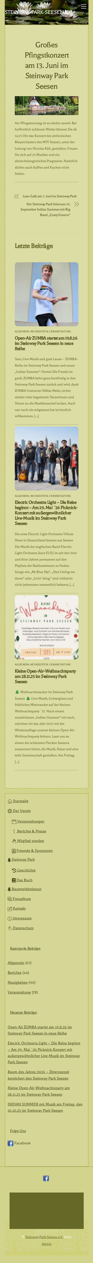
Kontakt (19, 908)
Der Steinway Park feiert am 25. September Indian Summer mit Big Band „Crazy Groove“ (45, 209)
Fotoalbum (21, 899)
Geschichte (26, 870)
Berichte (14, 973)
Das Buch (24, 880)
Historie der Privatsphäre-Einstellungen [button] (44, 1217)
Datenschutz (23, 928)
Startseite (20, 801)
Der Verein (21, 811)
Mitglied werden (30, 841)
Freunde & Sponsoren (34, 850)
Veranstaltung (60, 331)
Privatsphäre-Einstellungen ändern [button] (44, 1211)
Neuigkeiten (39, 331)
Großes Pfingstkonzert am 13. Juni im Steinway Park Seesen (47, 65)
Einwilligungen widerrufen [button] (44, 1223)
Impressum (22, 918)
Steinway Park (23, 859)
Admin (47, 1244)
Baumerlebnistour (26, 889)
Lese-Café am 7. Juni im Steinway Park (50, 196)
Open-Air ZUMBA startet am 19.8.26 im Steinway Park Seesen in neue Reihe (46, 343)
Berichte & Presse (31, 831)
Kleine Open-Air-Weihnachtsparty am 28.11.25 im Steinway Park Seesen (45, 676)
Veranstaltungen (30, 821)
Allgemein (22, 331)
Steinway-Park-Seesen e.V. (44, 1237)
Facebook (22, 1143)
